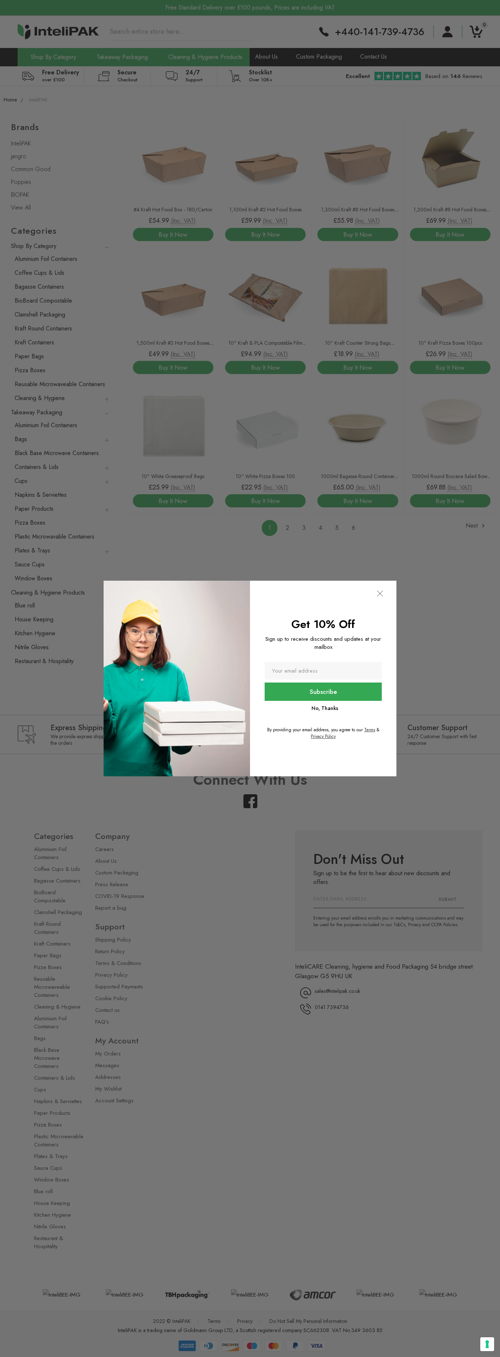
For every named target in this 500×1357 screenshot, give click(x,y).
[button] (379, 593)
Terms (369, 729)
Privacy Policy (323, 736)
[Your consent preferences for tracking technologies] (487, 1344)
